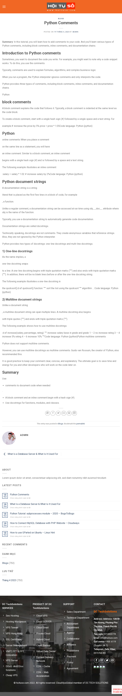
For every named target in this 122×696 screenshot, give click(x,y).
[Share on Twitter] (58, 413)
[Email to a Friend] (63, 413)
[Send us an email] (112, 660)
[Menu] (4, 6)
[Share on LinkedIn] (74, 413)
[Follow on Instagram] (101, 660)
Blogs (61, 19)
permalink (80, 424)
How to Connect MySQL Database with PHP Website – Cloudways (44, 523)
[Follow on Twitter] (107, 660)
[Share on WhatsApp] (47, 413)
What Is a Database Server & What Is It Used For (32, 454)
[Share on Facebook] (52, 413)
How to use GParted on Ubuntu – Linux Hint (32, 532)
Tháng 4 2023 (9, 580)
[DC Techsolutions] (61, 6)
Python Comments (19, 494)
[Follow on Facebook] (96, 660)
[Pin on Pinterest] (69, 413)
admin (75, 32)
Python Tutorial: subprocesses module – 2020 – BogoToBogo (42, 513)
